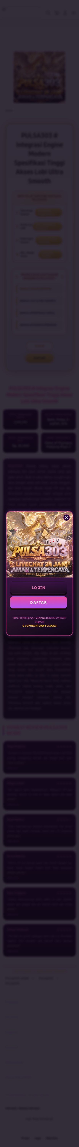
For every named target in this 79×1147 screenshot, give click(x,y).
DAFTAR (38, 602)
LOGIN (39, 587)
